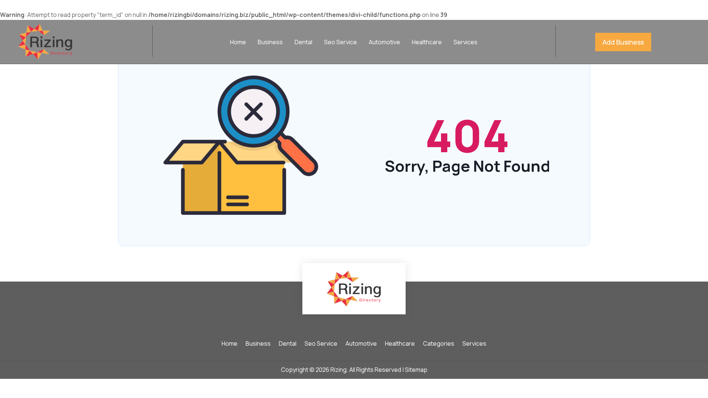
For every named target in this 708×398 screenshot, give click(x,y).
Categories (438, 344)
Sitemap (416, 370)
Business (270, 42)
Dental (303, 42)
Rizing (338, 370)
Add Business (623, 42)
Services (466, 42)
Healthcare (427, 42)
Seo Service (340, 42)
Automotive (384, 42)
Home (238, 42)
